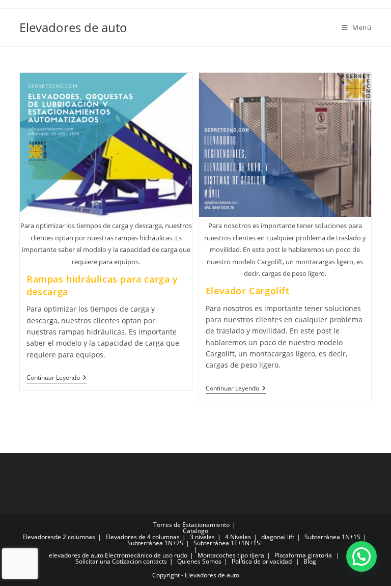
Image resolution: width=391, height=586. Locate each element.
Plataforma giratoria (303, 555)
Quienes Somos (199, 561)
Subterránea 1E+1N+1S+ (228, 543)
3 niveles (202, 537)
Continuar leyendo (56, 378)
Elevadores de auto (73, 27)
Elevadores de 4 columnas (142, 537)
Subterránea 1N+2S (155, 543)
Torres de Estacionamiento (191, 524)
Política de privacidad (262, 561)
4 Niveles (238, 537)
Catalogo (195, 530)
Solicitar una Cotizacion (108, 561)
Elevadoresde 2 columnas (58, 537)
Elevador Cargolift (248, 291)
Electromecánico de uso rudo (146, 555)
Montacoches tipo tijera (231, 555)
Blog (309, 561)
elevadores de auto (76, 555)
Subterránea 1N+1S (332, 537)
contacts (155, 561)
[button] (361, 556)
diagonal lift (277, 537)
